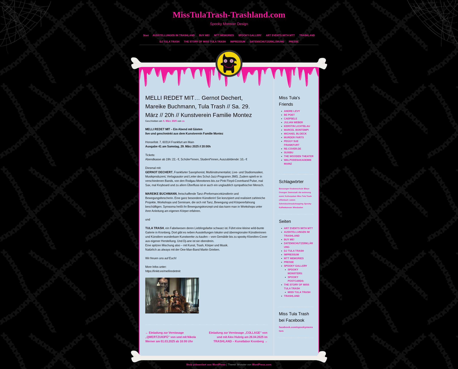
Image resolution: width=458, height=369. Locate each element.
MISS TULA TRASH (299, 292)
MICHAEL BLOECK (295, 133)
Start (146, 35)
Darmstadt (293, 192)
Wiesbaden (298, 207)
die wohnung (304, 192)
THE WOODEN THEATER (298, 156)
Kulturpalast (290, 196)
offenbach (284, 200)
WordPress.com (261, 364)
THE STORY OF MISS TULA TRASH (205, 41)
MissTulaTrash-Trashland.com (229, 14)
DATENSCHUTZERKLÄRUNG (267, 41)
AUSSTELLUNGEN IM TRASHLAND (174, 35)
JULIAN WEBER (293, 122)
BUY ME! (204, 35)
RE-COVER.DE (292, 148)
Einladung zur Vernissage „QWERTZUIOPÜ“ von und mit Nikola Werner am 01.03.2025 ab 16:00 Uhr (170, 337)
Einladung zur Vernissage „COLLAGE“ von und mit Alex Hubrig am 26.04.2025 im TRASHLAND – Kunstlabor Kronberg (238, 337)
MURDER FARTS (294, 137)
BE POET (289, 114)
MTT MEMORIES (224, 35)
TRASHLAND (307, 35)
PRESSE (294, 41)
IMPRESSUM (237, 41)
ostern (292, 200)
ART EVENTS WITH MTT (280, 35)
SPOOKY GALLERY (249, 35)
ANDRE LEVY (292, 111)
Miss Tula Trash (304, 196)
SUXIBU (288, 152)
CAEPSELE (290, 118)
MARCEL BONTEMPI (296, 129)
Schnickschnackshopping (291, 204)
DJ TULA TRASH (169, 41)
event (281, 196)
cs (183, 121)
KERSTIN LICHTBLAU (297, 126)
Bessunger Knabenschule (291, 189)
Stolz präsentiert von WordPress (206, 364)
